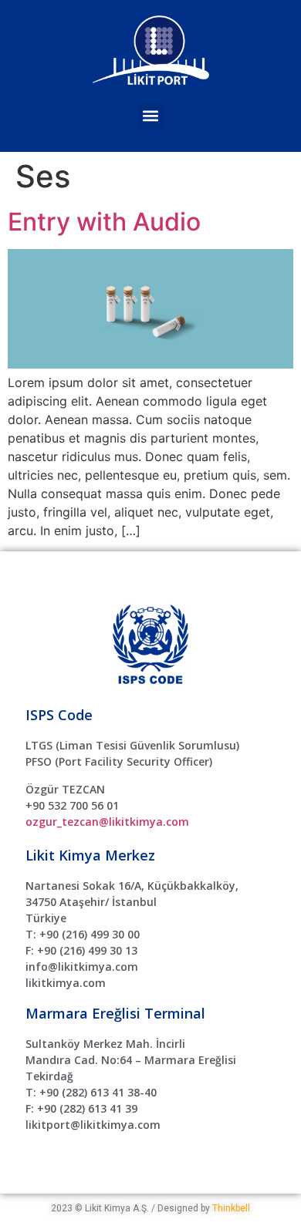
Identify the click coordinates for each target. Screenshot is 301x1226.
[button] (151, 116)
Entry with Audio (104, 222)
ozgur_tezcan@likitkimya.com (107, 821)
